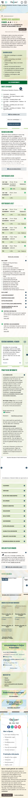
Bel (10, 723)
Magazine (6, 680)
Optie (19, 214)
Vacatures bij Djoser (10, 749)
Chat (17, 723)
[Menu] (25, 2)
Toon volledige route (15, 114)
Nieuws (6, 677)
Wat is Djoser (8, 731)
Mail (13, 723)
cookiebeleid (4, 791)
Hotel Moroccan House (16, 415)
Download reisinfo (14, 124)
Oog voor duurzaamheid (11, 747)
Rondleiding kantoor (9, 742)
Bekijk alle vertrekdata (13, 256)
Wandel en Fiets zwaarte (11, 757)
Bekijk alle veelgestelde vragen (14, 567)
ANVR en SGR (8, 764)
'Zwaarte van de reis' (15, 562)
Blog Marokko (7, 682)
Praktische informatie (11, 754)
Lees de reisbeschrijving (15, 169)
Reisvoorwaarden (9, 762)
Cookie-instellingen (18, 795)
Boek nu (23, 188)
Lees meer (6, 318)
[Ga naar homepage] (14, 2)
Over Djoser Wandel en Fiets (12, 734)
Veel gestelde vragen (10, 737)
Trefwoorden (8, 759)
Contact (7, 739)
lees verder (5, 359)
